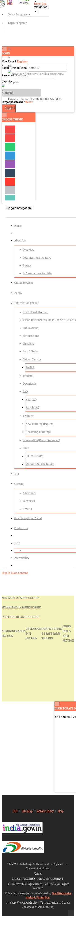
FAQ (15, 811)
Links (26, 448)
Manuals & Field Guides (40, 464)
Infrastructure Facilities (37, 273)
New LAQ (31, 400)
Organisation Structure (37, 258)
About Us (20, 240)
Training (28, 416)
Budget (27, 265)
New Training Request (39, 424)
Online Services (23, 282)
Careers (18, 484)
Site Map (27, 811)
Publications (30, 328)
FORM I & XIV (34, 456)
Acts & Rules (30, 351)
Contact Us (21, 528)
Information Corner (26, 303)
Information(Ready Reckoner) (41, 440)
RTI (16, 474)
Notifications (31, 336)
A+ (9, 65)
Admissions (29, 493)
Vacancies (29, 501)
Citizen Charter (32, 359)
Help (17, 543)
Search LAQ (32, 407)
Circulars (28, 343)
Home (18, 226)
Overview (28, 249)
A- (9, 48)
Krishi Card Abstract (35, 312)
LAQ (25, 391)
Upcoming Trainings (38, 432)
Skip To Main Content (15, 573)
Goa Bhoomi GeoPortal (28, 518)
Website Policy (45, 811)
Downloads (29, 383)
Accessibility (21, 558)
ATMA (18, 293)
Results (27, 509)
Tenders (27, 376)
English (30, 367)
